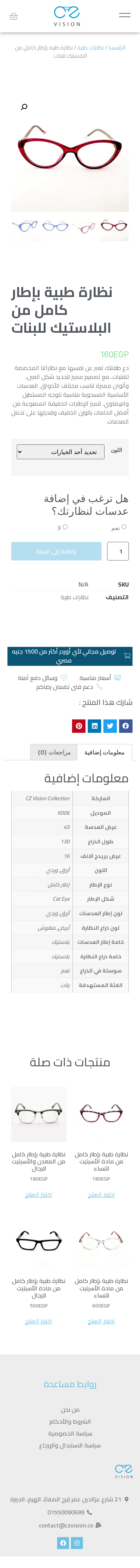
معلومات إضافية (104, 752)
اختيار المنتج (101, 1194)
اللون (116, 450)
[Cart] (13, 16)
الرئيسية (116, 47)
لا (59, 528)
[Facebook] (63, 1543)
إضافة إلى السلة (56, 551)
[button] (126, 726)
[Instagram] (77, 1543)
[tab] (104, 752)
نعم (115, 528)
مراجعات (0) (54, 752)
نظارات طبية (90, 47)
